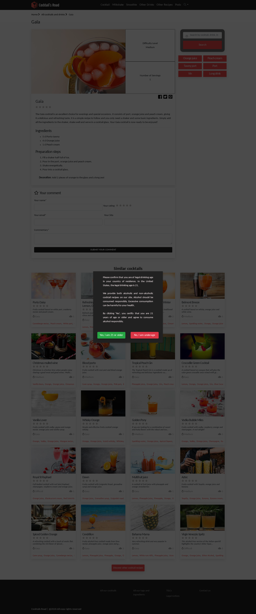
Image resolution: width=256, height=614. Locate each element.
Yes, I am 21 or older (111, 335)
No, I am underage (144, 335)
